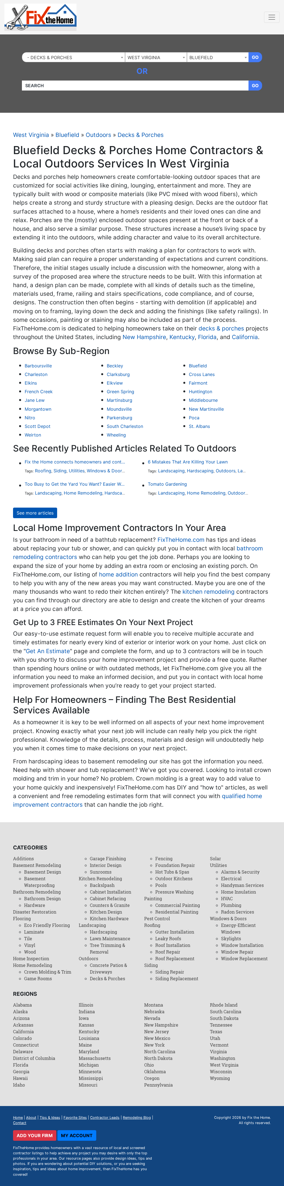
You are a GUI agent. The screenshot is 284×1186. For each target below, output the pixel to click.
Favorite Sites (75, 1117)
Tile (28, 938)
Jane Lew (35, 400)
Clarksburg (118, 374)
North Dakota (158, 1058)
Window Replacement (244, 958)
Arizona (21, 1018)
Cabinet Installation (110, 892)
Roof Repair (167, 952)
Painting (153, 898)
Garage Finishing (108, 858)
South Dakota (224, 1018)
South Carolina (225, 1011)
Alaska (20, 1011)
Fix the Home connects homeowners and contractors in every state (75, 462)
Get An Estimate (48, 651)
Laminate (34, 932)
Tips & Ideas (50, 1117)
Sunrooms (100, 872)
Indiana (87, 1011)
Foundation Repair (175, 865)
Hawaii (20, 1078)
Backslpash (102, 885)
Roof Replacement (174, 958)
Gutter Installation (174, 932)
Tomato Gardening (167, 484)
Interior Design (105, 865)
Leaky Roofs (168, 938)
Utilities (77, 470)
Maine (85, 1045)
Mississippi (91, 1078)
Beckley (115, 365)
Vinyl (29, 945)
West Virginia (31, 134)
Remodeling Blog (137, 1117)
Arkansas (23, 1025)
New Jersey (156, 1031)
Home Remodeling (83, 493)
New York (154, 1045)
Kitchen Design (106, 912)
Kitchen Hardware (109, 918)
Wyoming (220, 1078)
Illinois (86, 1005)
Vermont (219, 1045)
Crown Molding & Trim (47, 972)
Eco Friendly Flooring (47, 925)
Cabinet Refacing (108, 898)
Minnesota (90, 1071)
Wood (30, 952)
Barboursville (38, 365)
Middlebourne (203, 400)
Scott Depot (37, 426)
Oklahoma (155, 1071)
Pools (161, 885)
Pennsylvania (158, 1085)
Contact (19, 1123)
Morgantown (38, 409)
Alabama (22, 1005)
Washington (222, 1058)
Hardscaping (200, 470)
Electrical (231, 878)
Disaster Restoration (34, 912)
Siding (60, 470)
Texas (216, 1031)
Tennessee (221, 1025)
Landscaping (171, 470)
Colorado (22, 1038)
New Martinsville (206, 409)
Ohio (149, 1065)
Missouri (88, 1085)
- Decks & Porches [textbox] (48, 57)
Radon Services (237, 912)
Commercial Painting (177, 905)
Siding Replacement (176, 978)
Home (18, 1117)
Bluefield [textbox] (201, 57)
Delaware (23, 1051)
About (31, 1117)
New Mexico (157, 1038)
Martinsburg (119, 400)
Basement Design (42, 872)
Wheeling (116, 435)
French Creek (39, 391)
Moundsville (119, 409)
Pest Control (157, 918)
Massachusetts (95, 1058)
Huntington (200, 391)
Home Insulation (238, 892)
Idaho (19, 1085)
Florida (207, 337)
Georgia (21, 1071)
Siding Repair (169, 972)
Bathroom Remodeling (37, 892)
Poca (194, 417)
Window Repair (237, 952)
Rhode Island (224, 1005)
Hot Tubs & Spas (172, 872)
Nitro (30, 417)
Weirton (33, 435)
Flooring (22, 918)
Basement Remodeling (37, 865)
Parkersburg (119, 417)
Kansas (86, 1025)
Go (255, 57)
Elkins (31, 383)
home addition (118, 574)
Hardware (34, 905)
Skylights (231, 938)
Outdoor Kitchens (173, 878)
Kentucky (182, 337)
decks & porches (221, 328)
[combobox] (73, 57)
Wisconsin (221, 1071)
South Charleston (125, 426)
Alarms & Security (240, 872)
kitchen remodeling (208, 591)
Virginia (218, 1051)
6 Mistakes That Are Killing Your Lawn (188, 462)
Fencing (164, 858)
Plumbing (231, 905)
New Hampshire (144, 337)
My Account (77, 1135)
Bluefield (67, 134)
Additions (23, 858)
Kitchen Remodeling (100, 878)
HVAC (227, 898)
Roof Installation (172, 945)
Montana (153, 1005)
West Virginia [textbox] (144, 57)
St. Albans (199, 426)
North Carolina (159, 1051)
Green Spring (120, 391)
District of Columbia (34, 1058)
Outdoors (98, 134)
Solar (215, 858)
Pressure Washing (174, 892)
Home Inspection (31, 958)
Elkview (115, 383)
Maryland (89, 1051)
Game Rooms (38, 978)
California (245, 337)
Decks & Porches (141, 134)
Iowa (84, 1018)
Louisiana (89, 1038)
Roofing (43, 470)
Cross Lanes (202, 374)
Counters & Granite (110, 905)
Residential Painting (176, 912)
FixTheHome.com (181, 539)
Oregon (151, 1078)
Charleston (36, 374)
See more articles (35, 513)
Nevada (152, 1018)
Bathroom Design (42, 898)
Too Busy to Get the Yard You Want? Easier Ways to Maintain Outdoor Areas (75, 484)
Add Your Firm (35, 1135)
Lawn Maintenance (110, 938)
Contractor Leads (105, 1117)
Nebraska (154, 1011)
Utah (215, 1038)
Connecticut (26, 1045)
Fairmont (198, 383)
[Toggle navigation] (272, 17)
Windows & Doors (105, 470)
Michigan (89, 1065)
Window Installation (242, 945)
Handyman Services (242, 885)
